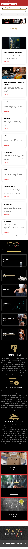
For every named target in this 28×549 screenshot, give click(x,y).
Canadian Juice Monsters (9, 186)
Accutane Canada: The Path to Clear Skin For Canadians (14, 83)
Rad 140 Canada (7, 222)
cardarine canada (8, 152)
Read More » (6, 62)
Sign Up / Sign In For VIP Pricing (9, 4)
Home (2, 14)
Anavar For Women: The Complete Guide (13, 53)
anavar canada (7, 102)
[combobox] (12, 11)
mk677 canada (7, 170)
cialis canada (7, 136)
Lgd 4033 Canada (8, 204)
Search (25, 11)
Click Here (14, 470)
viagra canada (7, 118)
